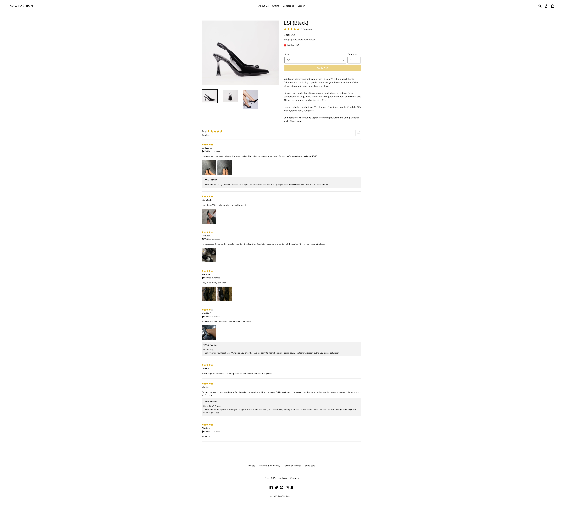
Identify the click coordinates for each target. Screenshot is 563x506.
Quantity (352, 54)
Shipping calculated (293, 39)
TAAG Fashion (20, 6)
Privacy (251, 465)
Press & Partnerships (275, 478)
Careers (294, 478)
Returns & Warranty (269, 465)
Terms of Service (292, 465)
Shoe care (310, 465)
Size (286, 54)
